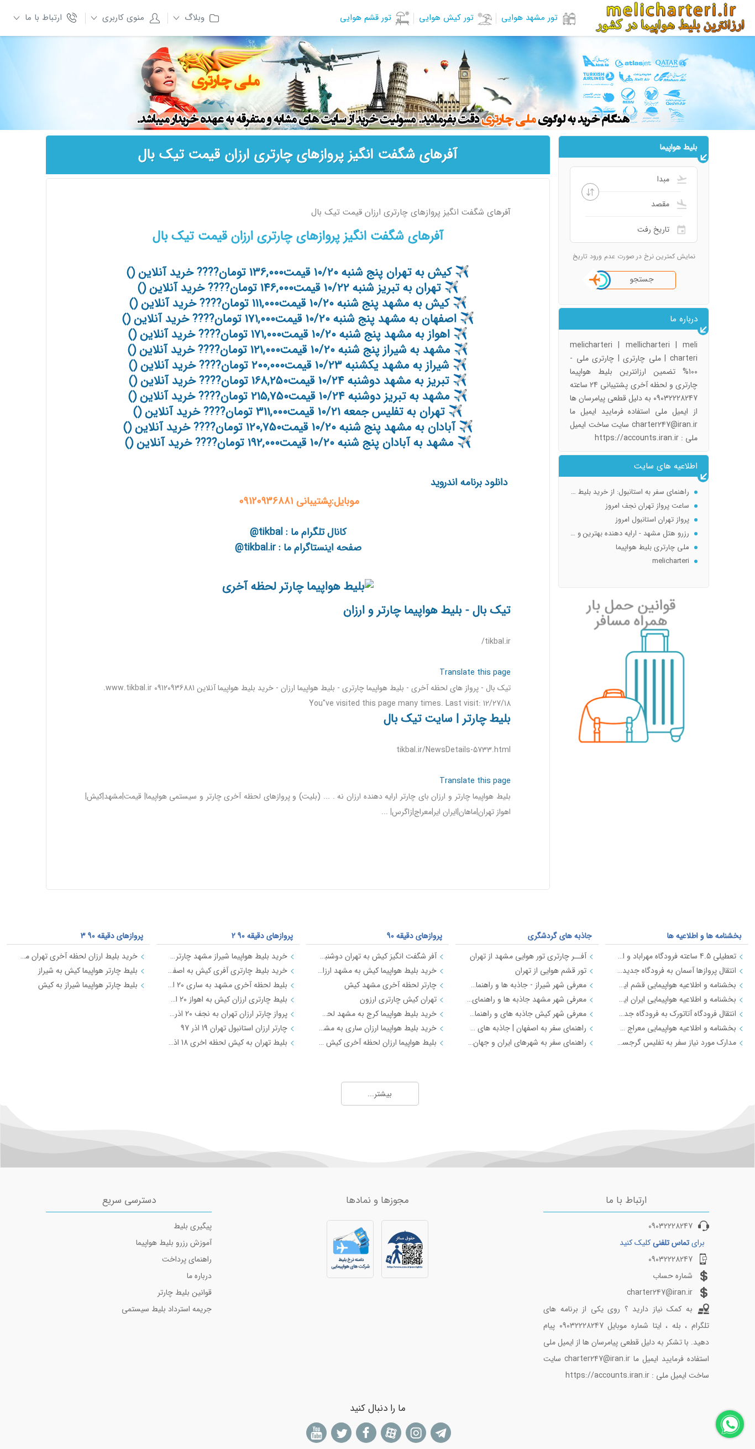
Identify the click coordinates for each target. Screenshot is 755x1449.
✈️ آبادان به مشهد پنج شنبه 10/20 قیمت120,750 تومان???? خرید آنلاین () (298, 427)
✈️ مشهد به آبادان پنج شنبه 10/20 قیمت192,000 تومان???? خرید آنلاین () (298, 443)
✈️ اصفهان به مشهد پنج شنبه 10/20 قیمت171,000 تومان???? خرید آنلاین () (298, 319)
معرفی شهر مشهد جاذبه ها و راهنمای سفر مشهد (526, 999)
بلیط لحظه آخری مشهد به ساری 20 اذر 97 (227, 985)
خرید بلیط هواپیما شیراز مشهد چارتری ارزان (227, 956)
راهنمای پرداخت (187, 1259)
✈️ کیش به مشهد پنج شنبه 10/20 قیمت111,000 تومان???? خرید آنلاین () (298, 303)
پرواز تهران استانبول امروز (652, 506)
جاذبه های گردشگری (560, 936)
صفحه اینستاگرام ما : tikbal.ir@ (298, 547)
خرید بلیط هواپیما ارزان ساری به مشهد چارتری (377, 1028)
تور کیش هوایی (446, 17)
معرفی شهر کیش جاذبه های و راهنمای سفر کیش (526, 1014)
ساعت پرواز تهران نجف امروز (647, 492)
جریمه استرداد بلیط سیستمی (167, 1309)
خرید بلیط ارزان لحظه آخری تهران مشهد (78, 956)
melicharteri (670, 548)
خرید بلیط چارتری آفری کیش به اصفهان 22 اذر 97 (227, 971)
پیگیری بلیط (193, 1226)
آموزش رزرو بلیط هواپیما (174, 1243)
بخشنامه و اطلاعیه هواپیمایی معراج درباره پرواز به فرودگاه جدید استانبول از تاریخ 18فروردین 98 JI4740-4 (676, 1028)
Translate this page (475, 672)
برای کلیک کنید (662, 1243)
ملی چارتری (671, 561)
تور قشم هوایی (365, 17)
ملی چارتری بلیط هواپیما (652, 534)
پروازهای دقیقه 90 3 (112, 936)
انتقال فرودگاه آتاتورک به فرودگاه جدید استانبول (676, 1014)
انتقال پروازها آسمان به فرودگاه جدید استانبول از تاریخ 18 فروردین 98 (676, 971)
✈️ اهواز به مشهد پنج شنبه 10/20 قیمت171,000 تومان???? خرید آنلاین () (298, 334)
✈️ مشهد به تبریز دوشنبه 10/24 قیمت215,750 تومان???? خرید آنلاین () (298, 396)
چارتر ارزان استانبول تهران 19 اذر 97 (234, 1028)
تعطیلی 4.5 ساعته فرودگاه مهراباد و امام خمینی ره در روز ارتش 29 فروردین (676, 956)
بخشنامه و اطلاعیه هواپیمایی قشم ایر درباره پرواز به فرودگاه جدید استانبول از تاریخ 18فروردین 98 (676, 985)
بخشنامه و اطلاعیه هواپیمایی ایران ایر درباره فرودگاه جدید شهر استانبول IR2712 (676, 999)
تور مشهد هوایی (529, 17)
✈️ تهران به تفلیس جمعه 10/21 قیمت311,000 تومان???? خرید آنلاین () (298, 412)
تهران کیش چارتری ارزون (398, 999)
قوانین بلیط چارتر (185, 1292)
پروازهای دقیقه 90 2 (262, 936)
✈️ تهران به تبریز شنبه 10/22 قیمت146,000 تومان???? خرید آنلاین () (298, 288)
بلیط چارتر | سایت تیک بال (447, 719)
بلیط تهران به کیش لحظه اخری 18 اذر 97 (227, 1042)
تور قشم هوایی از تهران (550, 971)
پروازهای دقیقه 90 (414, 936)
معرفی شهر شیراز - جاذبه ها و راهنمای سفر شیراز (526, 985)
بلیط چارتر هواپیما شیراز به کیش (88, 985)
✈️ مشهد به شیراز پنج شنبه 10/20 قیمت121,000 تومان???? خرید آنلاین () (298, 350)
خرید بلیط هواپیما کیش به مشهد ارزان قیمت (377, 971)
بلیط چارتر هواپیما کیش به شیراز (88, 971)
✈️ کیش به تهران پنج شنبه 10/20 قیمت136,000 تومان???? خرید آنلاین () (298, 272)
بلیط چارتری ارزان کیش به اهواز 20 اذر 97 (227, 999)
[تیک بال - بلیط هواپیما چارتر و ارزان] (298, 586)
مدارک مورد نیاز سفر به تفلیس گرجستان (676, 1042)
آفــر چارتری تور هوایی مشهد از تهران (528, 956)
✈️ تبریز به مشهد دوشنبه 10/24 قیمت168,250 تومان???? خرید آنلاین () (298, 381)
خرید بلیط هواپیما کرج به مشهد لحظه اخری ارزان (377, 1014)
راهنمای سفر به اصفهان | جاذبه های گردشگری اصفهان (526, 1028)
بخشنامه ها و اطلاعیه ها (704, 936)
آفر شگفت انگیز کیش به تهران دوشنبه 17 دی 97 (377, 956)
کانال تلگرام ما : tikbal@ (298, 532)
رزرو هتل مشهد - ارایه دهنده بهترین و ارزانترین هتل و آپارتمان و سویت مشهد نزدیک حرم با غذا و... (629, 520)
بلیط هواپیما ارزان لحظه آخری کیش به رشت (377, 1042)
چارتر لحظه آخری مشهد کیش (390, 985)
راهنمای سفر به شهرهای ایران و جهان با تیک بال (526, 1042)
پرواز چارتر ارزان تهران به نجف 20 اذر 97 (227, 1014)
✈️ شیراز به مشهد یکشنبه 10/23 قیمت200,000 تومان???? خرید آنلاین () (298, 365)
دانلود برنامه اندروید (469, 482)
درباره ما (199, 1276)
